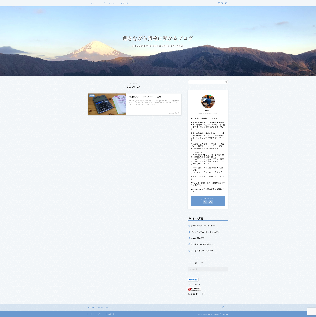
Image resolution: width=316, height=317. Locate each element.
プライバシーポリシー (97, 314)
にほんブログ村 (194, 284)
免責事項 (111, 314)
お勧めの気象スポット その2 (203, 226)
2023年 (100, 308)
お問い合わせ (127, 3)
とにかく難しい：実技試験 (202, 251)
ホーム (94, 3)
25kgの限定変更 (198, 238)
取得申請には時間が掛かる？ (203, 244)
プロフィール (109, 3)
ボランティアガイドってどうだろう (206, 232)
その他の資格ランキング (196, 294)
